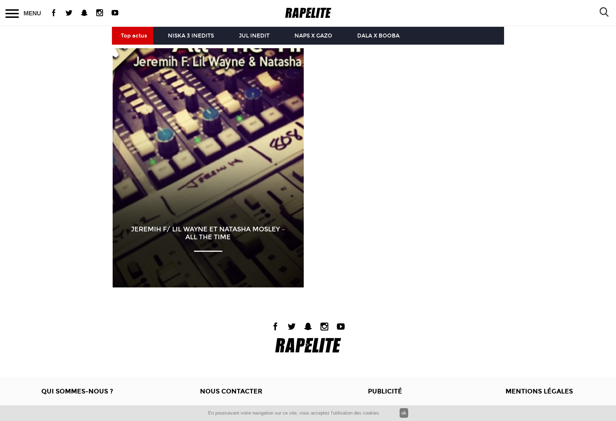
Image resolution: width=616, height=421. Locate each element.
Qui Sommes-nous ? (77, 391)
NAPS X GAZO (313, 35)
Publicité (385, 391)
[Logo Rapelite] (308, 13)
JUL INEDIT (254, 35)
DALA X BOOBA (378, 35)
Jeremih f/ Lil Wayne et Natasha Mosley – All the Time (208, 233)
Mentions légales (539, 391)
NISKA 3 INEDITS (191, 35)
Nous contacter (231, 391)
